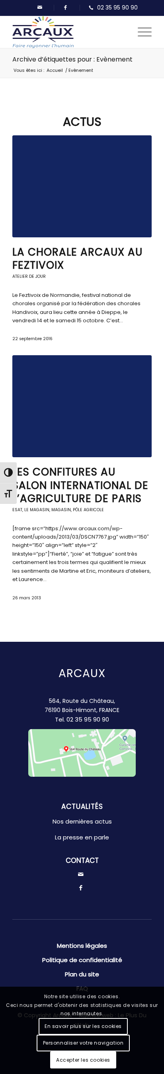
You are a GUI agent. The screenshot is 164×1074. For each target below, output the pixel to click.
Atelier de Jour (29, 276)
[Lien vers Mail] (40, 7)
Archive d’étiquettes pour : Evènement (72, 59)
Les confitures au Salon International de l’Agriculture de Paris (80, 485)
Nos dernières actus (82, 821)
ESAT (17, 510)
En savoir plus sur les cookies (83, 1026)
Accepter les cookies (83, 1060)
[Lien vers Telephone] (111, 8)
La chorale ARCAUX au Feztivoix (77, 259)
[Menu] (141, 32)
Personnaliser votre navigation (83, 1042)
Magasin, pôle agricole (77, 510)
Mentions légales (82, 945)
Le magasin (36, 510)
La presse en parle (82, 837)
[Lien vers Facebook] (66, 7)
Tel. (82, 719)
